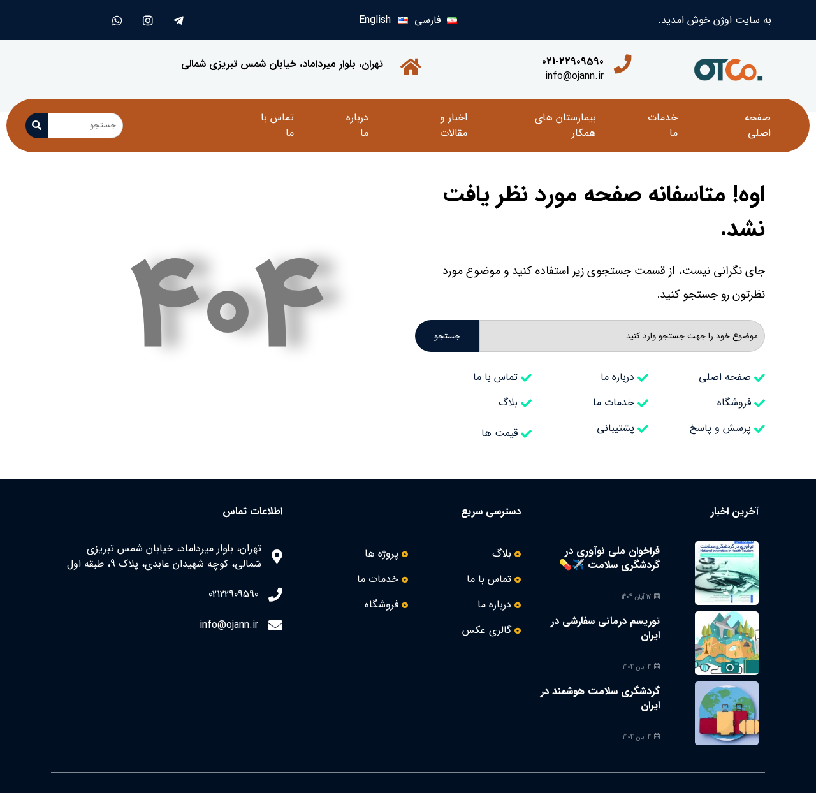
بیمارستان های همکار (565, 125)
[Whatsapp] (117, 20)
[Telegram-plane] (178, 20)
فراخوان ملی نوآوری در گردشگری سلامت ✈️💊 (609, 558)
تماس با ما (277, 125)
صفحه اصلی (758, 125)
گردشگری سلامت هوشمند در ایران (600, 698)
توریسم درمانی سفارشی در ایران (605, 628)
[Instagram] (147, 20)
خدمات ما (663, 125)
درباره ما (357, 125)
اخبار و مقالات (453, 125)
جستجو (447, 336)
